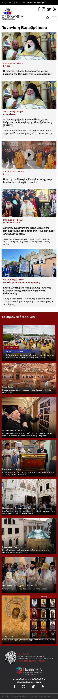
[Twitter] (49, 9)
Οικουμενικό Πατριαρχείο (13, 430)
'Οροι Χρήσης (45, 696)
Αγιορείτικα (7, 637)
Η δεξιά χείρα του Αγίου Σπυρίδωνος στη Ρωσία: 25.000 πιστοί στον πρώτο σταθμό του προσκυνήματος (29, 356)
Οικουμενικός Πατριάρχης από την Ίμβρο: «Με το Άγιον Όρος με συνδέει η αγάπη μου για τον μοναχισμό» (27, 434)
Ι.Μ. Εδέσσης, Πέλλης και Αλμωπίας (17, 586)
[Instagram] (43, 9)
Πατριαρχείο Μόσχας (14, 351)
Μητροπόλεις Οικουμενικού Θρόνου (18, 508)
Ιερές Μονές (7, 387)
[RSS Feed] (54, 9)
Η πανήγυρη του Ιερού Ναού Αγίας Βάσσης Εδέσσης (25, 589)
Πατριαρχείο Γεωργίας (12, 547)
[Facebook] (39, 9)
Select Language (35, 3)
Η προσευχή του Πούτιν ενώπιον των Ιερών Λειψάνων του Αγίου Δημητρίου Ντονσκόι (28, 473)
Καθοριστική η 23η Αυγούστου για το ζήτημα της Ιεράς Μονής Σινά (26, 391)
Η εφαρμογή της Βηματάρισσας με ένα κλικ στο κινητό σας (28, 640)
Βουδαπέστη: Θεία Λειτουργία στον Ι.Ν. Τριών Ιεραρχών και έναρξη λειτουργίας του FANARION (28, 512)
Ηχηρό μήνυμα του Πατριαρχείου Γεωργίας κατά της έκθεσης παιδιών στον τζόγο (25, 551)
